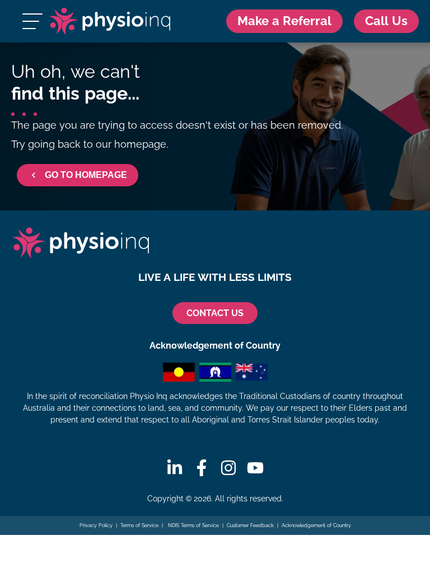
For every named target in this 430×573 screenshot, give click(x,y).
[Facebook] (201, 467)
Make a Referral (284, 21)
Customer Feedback (250, 525)
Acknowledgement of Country (316, 525)
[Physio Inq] (109, 21)
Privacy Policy (96, 525)
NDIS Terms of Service (192, 525)
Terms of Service (139, 525)
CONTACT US (215, 313)
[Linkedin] (174, 467)
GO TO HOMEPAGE (86, 175)
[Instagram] (228, 467)
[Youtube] (255, 467)
